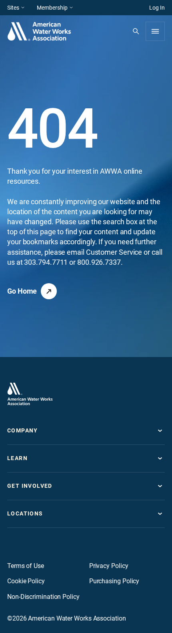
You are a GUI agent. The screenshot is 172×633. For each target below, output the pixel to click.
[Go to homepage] (30, 394)
